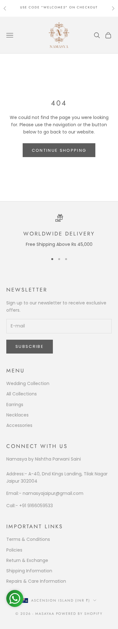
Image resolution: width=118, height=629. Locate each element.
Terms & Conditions (28, 539)
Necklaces (17, 415)
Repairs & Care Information (36, 581)
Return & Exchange (27, 560)
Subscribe (29, 346)
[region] (59, 231)
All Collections (21, 394)
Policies (14, 550)
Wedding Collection (27, 383)
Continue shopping (59, 150)
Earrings (14, 404)
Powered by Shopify (79, 613)
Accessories (19, 425)
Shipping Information (29, 571)
